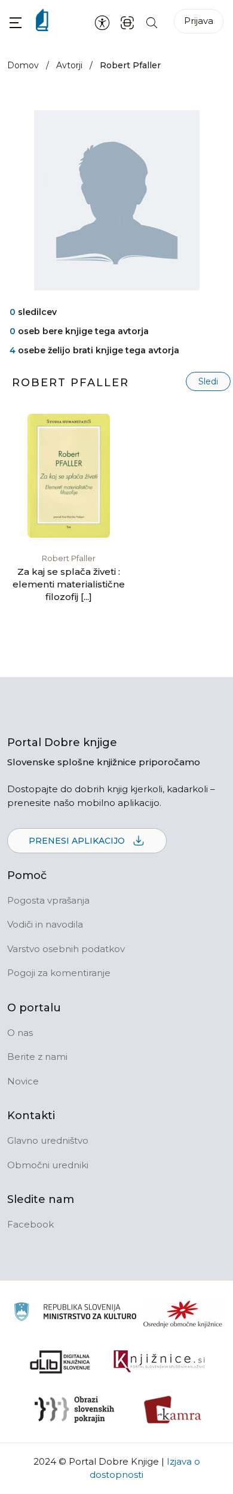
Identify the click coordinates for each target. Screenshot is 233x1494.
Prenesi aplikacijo (78, 840)
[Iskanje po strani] (151, 22)
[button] (16, 22)
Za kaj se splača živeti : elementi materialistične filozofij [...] (69, 584)
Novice (23, 1081)
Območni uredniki (47, 1165)
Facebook (30, 1224)
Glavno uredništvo (47, 1140)
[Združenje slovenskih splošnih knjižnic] (159, 1362)
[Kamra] (173, 1410)
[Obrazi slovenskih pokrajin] (74, 1410)
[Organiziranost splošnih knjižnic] (183, 1314)
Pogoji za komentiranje (59, 972)
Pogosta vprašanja (48, 900)
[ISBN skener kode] (127, 22)
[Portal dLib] (60, 1362)
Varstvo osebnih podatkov (66, 948)
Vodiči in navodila (45, 924)
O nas (20, 1032)
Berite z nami (37, 1056)
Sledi (208, 381)
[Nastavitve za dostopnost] (102, 22)
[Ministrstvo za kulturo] (75, 1313)
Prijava (198, 20)
